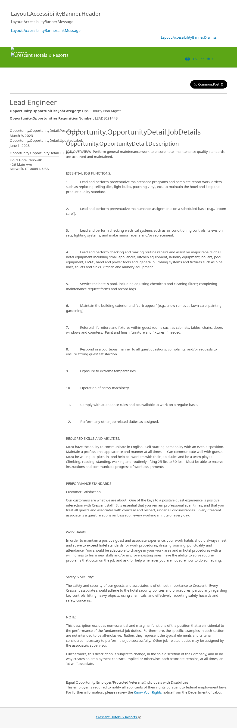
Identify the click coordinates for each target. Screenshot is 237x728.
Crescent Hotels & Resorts (117, 717)
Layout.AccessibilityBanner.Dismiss (189, 37)
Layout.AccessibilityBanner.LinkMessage (46, 30)
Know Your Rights (148, 692)
